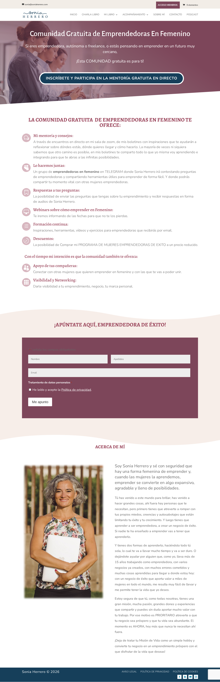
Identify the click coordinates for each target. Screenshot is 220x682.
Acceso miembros (168, 5)
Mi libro (109, 14)
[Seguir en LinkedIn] (185, 677)
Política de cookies (185, 671)
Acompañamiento (134, 14)
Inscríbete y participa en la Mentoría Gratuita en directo (111, 78)
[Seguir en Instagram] (196, 677)
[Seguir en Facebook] (179, 677)
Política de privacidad (76, 390)
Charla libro (90, 14)
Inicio (73, 14)
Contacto (175, 14)
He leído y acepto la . (62, 390)
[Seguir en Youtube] (190, 677)
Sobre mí (159, 14)
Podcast (192, 14)
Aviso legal (129, 671)
